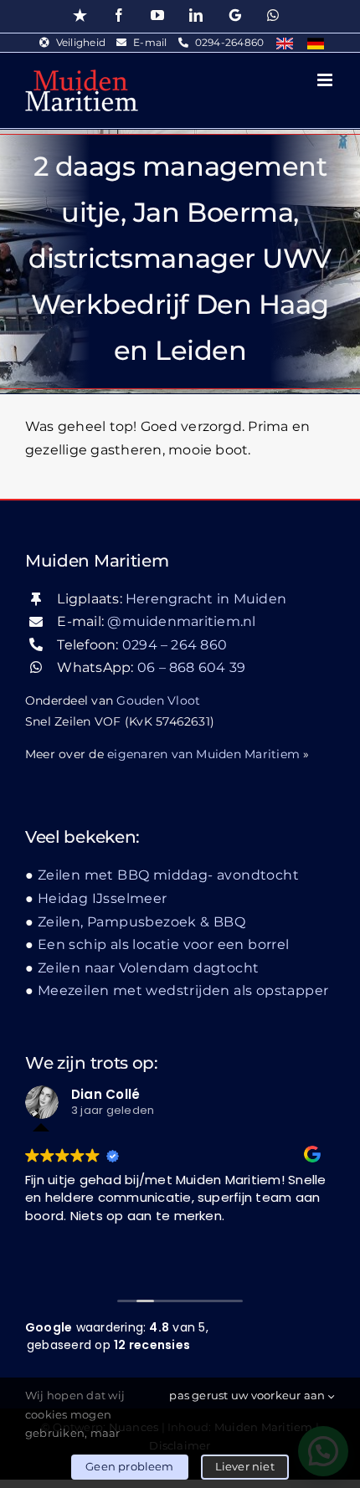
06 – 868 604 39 (191, 667)
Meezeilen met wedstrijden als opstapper (183, 990)
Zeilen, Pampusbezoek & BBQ (141, 922)
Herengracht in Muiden (206, 599)
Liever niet (245, 1466)
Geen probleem (129, 1466)
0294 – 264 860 (174, 645)
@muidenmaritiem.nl (181, 621)
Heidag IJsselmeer (102, 898)
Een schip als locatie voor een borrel (164, 944)
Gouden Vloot (158, 700)
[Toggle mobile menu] (326, 80)
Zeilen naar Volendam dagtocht (148, 968)
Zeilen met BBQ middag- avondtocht (168, 875)
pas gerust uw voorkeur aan (248, 1395)
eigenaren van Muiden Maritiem (203, 754)
